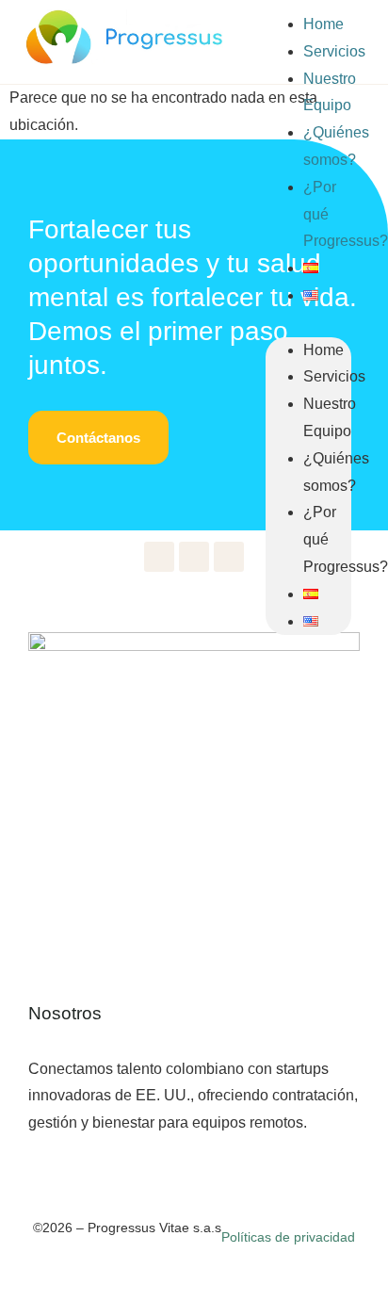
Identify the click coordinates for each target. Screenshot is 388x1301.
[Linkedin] (194, 557)
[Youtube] (159, 557)
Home (323, 24)
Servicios (334, 51)
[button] (308, 323)
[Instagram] (229, 557)
